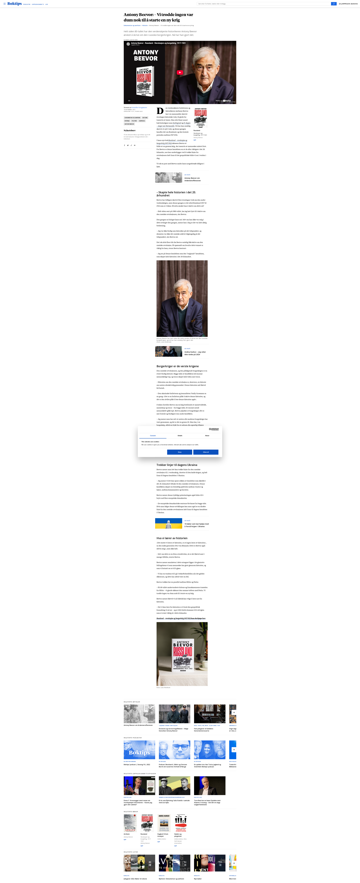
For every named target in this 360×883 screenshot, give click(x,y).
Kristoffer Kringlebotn (139, 107)
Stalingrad (177, 123)
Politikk (134, 121)
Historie (144, 25)
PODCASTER (26, 4)
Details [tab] (180, 435)
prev (126, 712)
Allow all (206, 452)
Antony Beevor (129, 124)
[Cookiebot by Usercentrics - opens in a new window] (210, 429)
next (234, 712)
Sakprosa (142, 121)
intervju (127, 121)
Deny (179, 452)
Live (46, 4)
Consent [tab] (153, 435)
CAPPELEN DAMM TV (38, 4)
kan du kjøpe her (181, 618)
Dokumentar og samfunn (132, 25)
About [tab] (207, 435)
